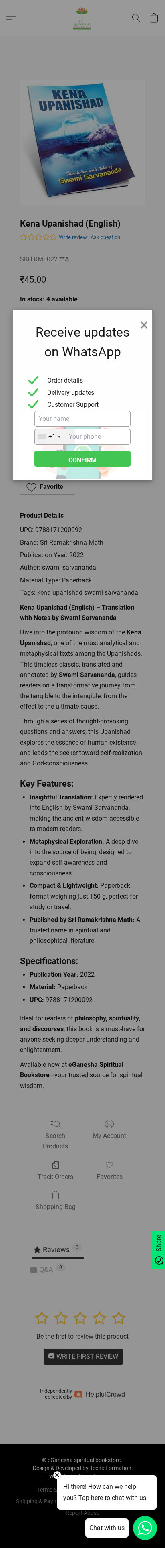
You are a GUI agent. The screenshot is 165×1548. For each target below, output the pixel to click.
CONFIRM (82, 460)
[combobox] (55, 436)
